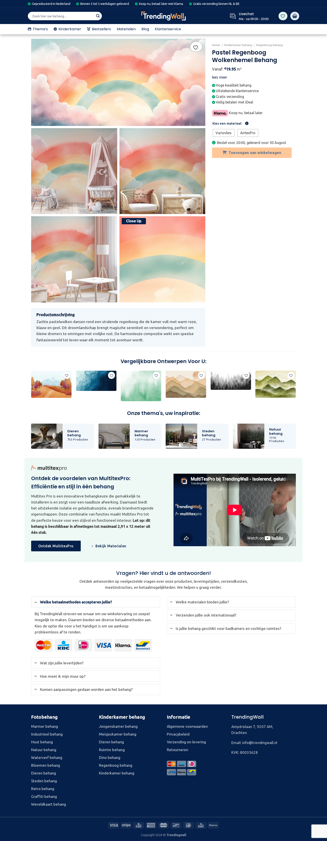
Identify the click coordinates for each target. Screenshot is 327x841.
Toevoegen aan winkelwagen (255, 152)
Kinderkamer (70, 29)
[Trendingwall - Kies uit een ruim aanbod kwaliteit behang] (163, 16)
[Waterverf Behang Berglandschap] (275, 384)
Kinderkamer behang (238, 45)
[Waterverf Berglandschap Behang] (186, 384)
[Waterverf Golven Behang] (96, 381)
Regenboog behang (269, 45)
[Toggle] (35, 601)
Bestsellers (101, 29)
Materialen (126, 29)
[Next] (295, 387)
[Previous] (31, 387)
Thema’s (40, 29)
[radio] (223, 133)
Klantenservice (168, 29)
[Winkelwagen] (294, 16)
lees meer (219, 77)
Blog (145, 29)
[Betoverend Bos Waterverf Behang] (230, 380)
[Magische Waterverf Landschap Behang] (51, 384)
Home (216, 45)
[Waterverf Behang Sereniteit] (141, 386)
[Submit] (98, 16)
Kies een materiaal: (227, 123)
